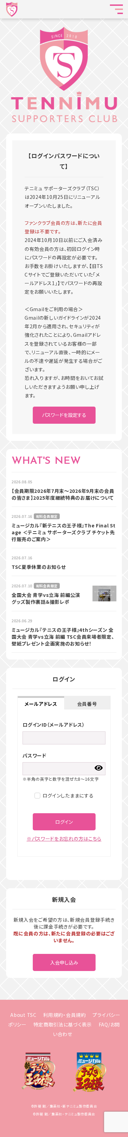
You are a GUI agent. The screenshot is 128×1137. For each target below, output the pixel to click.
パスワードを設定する (64, 414)
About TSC (23, 1014)
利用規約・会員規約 (64, 1014)
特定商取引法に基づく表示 (62, 1024)
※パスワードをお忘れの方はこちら (64, 838)
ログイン (64, 821)
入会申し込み (64, 962)
